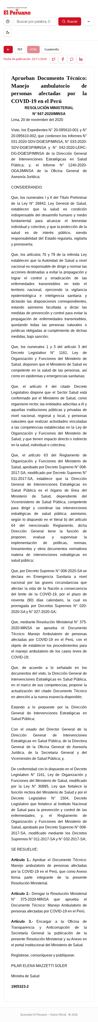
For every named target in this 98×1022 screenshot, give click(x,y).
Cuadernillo (51, 49)
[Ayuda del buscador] (8, 21)
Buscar (72, 21)
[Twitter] (53, 59)
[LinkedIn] (81, 59)
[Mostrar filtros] (88, 21)
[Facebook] (63, 59)
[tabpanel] (49, 534)
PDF (20, 49)
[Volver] (8, 49)
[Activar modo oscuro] (8, 32)
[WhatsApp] (72, 59)
